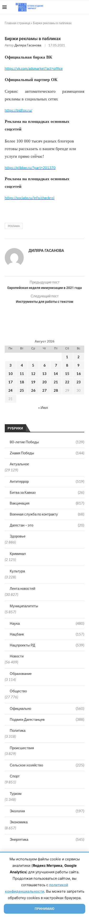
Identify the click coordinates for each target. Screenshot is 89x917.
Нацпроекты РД (47, 645)
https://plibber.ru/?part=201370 (30, 167)
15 (67, 373)
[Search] (84, 7)
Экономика (19, 822)
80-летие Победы (47, 442)
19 (33, 382)
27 (44, 390)
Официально (47, 708)
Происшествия (22, 748)
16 (78, 373)
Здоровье (17, 536)
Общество (18, 691)
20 (44, 382)
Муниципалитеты (24, 606)
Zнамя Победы (47, 453)
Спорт (15, 776)
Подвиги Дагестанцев (47, 719)
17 (10, 382)
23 (78, 382)
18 (22, 382)
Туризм (15, 793)
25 (22, 390)
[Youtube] (62, 7)
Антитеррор (47, 481)
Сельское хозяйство (47, 765)
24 (10, 390)
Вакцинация (47, 503)
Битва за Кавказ (47, 492)
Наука (47, 623)
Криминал (18, 553)
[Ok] (77, 7)
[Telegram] (72, 7)
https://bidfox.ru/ (18, 110)
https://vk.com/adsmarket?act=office (34, 68)
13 (44, 373)
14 (56, 373)
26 (33, 390)
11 (22, 373)
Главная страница (17, 23)
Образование (21, 673)
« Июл (43, 407)
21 (56, 382)
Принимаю (44, 909)
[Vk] (67, 7)
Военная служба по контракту (47, 514)
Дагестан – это (47, 525)
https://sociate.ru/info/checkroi (29, 197)
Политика (17, 730)
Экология (47, 811)
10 (10, 373)
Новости (16, 656)
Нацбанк (47, 634)
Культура (17, 571)
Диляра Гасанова (27, 45)
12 (33, 373)
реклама (14, 226)
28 (56, 390)
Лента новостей (22, 588)
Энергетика (47, 839)
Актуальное (19, 464)
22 (67, 382)
